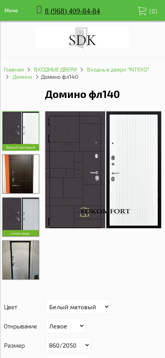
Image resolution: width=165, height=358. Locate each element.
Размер (14, 345)
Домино (22, 76)
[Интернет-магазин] (82, 46)
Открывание (20, 326)
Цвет (10, 306)
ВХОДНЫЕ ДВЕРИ (55, 69)
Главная (14, 69)
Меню (11, 10)
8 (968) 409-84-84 (72, 11)
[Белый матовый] (103, 170)
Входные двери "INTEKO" (118, 69)
